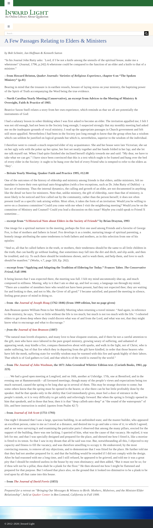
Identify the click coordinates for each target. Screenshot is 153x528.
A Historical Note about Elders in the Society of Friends (61, 220)
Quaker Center (41, 494)
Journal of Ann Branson (33, 329)
